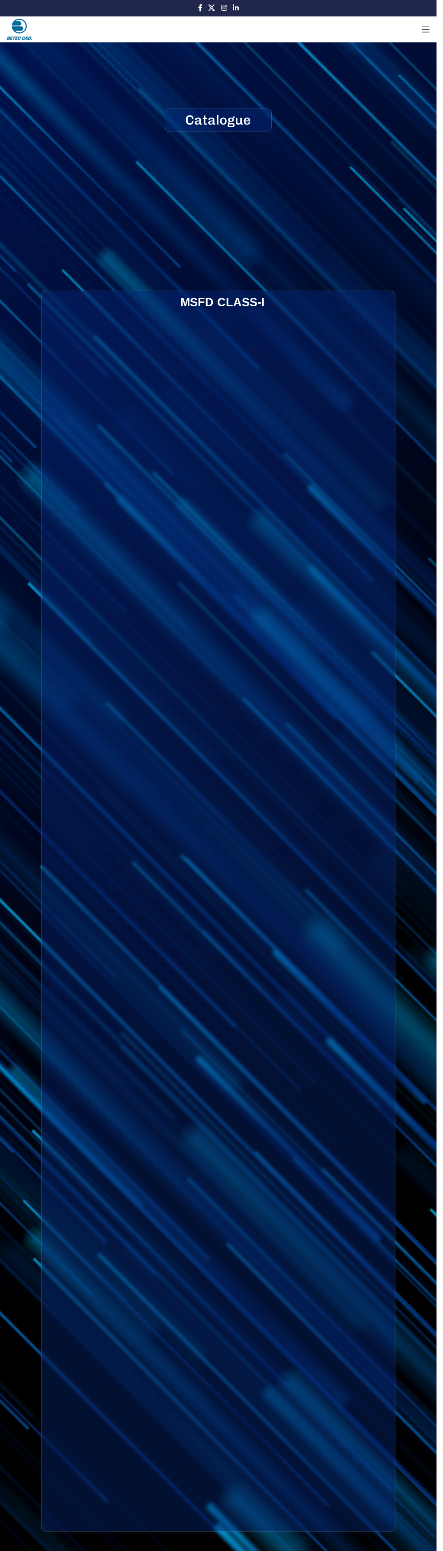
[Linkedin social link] (235, 8)
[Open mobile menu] (425, 29)
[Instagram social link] (224, 8)
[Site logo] (19, 29)
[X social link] (211, 8)
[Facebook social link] (200, 8)
